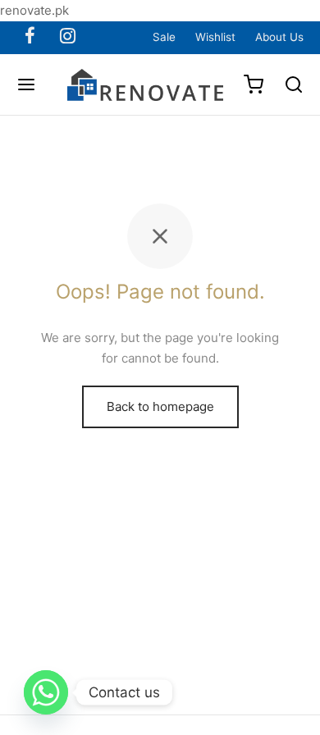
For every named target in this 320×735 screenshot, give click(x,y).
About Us (279, 36)
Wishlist (215, 36)
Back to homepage (160, 406)
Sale (164, 36)
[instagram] (68, 37)
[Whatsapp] (46, 692)
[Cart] (253, 84)
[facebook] (29, 37)
